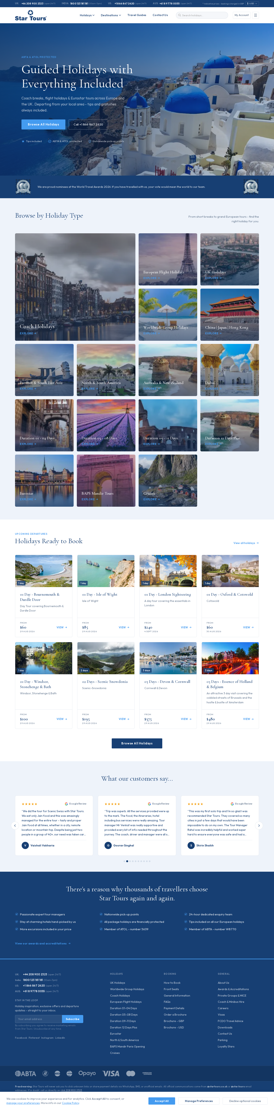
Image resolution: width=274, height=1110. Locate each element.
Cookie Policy (70, 1103)
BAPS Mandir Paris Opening (127, 1046)
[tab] (124, 861)
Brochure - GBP (174, 1021)
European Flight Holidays (126, 1002)
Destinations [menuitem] (109, 15)
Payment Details (174, 1008)
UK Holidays (117, 983)
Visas (221, 1014)
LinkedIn (60, 1037)
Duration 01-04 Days (123, 1008)
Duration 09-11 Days (123, 1021)
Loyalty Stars (226, 1046)
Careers (223, 1008)
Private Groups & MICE (232, 995)
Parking (222, 1040)
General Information (177, 995)
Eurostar (115, 1033)
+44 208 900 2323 (32, 3)
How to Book (172, 983)
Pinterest (34, 1037)
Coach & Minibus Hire (231, 1002)
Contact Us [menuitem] (160, 15)
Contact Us (225, 1033)
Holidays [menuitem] (86, 15)
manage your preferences (23, 1103)
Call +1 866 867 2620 (88, 124)
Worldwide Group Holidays (127, 989)
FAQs (167, 1002)
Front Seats (171, 989)
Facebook (21, 1037)
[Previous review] (15, 826)
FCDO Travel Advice (230, 1021)
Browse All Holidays (43, 124)
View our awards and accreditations (41, 943)
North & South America (124, 1040)
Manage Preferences (199, 1101)
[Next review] (259, 826)
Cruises (115, 1053)
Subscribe (72, 1019)
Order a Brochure (175, 1014)
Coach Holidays (120, 995)
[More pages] (255, 15)
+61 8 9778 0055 (169, 3)
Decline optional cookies (245, 1101)
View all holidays (244, 543)
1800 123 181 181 (79, 3)
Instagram (47, 1037)
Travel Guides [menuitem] (136, 15)
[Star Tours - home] (31, 15)
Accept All (162, 1101)
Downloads (225, 1027)
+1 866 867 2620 (125, 3)
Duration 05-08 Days (124, 1014)
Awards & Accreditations (233, 989)
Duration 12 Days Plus (123, 1027)
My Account (242, 15)
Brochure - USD (174, 1027)
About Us (223, 983)
